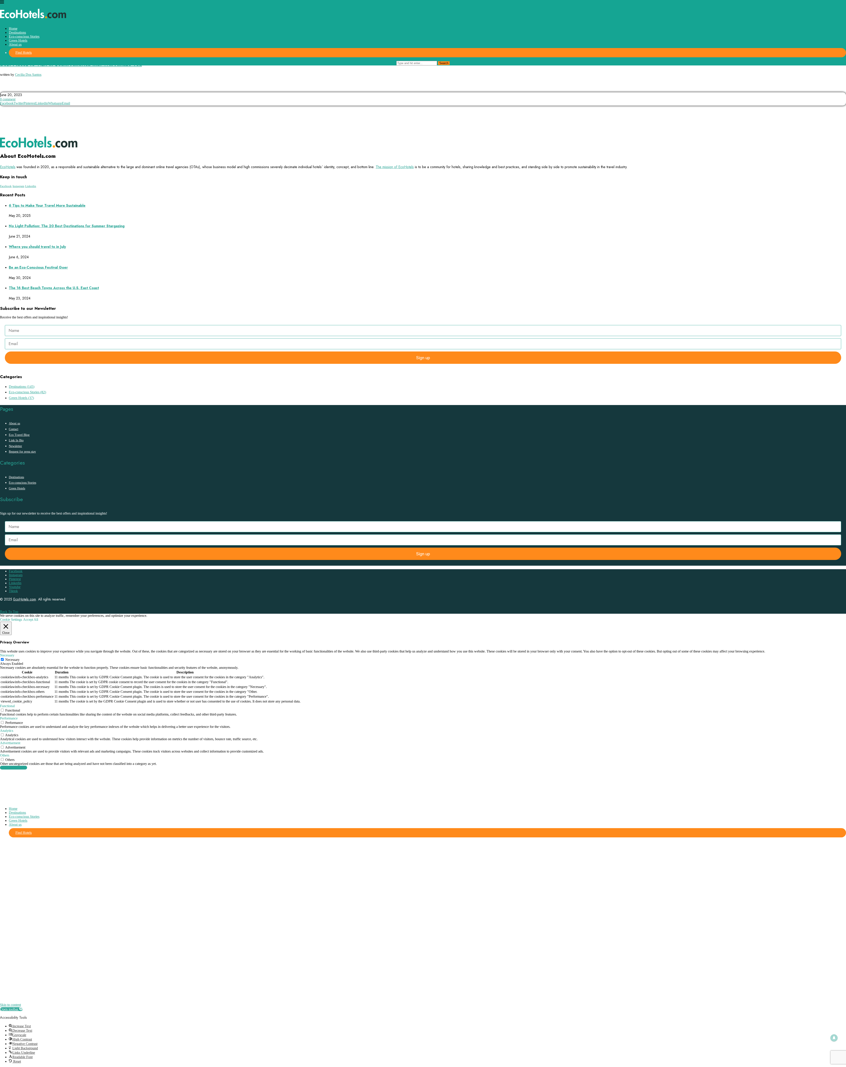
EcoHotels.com (24, 599)
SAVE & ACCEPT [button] (13, 768)
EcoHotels (7, 166)
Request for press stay (22, 451)
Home (13, 28)
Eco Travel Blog (19, 435)
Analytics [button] (6, 730)
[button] (11, 1009)
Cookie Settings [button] (11, 619)
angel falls (11, 88)
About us (15, 44)
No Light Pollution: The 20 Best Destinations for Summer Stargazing (66, 226)
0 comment (7, 99)
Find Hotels (23, 52)
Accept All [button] (30, 619)
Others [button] (4, 755)
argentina (34, 88)
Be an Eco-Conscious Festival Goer (38, 267)
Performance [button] (9, 718)
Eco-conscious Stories (24, 36)
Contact (13, 429)
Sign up (423, 357)
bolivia (54, 88)
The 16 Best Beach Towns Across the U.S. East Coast (54, 287)
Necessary (12, 660)
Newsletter (15, 446)
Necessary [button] (7, 655)
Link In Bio (16, 440)
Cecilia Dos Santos (28, 74)
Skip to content (10, 1005)
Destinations (17, 32)
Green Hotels (18, 40)
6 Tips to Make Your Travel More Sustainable (47, 205)
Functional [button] (7, 706)
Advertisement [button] (10, 743)
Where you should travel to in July (37, 246)
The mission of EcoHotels (395, 166)
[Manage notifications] (834, 1037)
